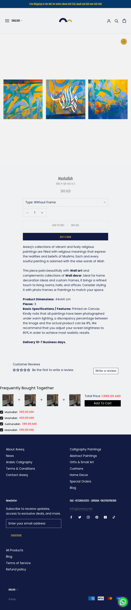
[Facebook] (71, 517)
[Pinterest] (96, 517)
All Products (14, 550)
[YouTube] (105, 517)
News (10, 456)
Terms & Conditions (20, 469)
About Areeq (15, 449)
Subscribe (16, 535)
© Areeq (12, 599)
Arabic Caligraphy (19, 462)
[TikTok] (113, 517)
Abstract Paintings (83, 456)
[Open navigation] (7, 20)
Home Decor (79, 475)
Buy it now (65, 237)
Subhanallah (12, 424)
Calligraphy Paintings (85, 449)
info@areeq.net (81, 509)
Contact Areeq (17, 475)
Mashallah (11, 412)
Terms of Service (18, 563)
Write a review (105, 371)
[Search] (116, 21)
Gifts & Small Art (82, 462)
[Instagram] (88, 517)
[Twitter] (79, 517)
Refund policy (16, 569)
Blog (73, 488)
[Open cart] (124, 21)
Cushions (76, 469)
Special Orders (80, 481)
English (16, 20)
